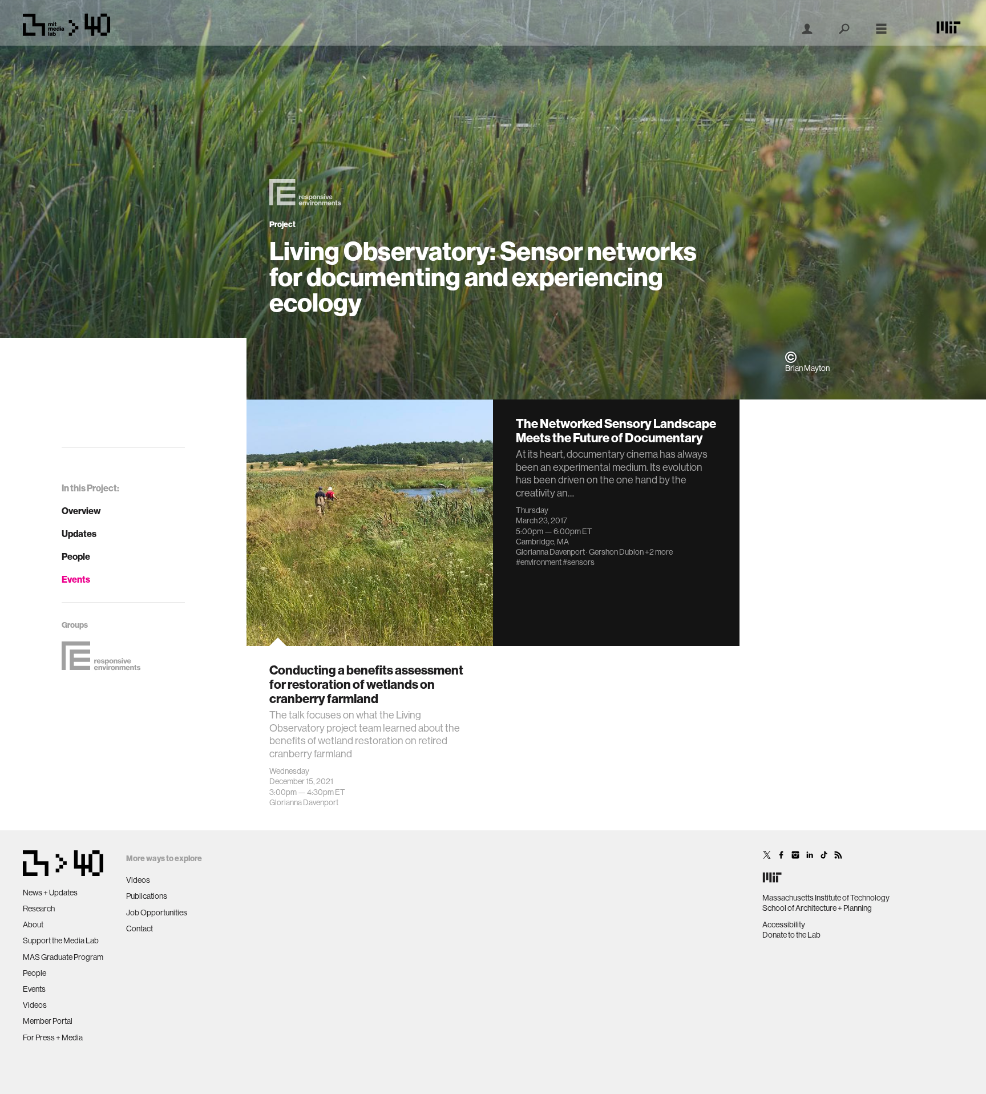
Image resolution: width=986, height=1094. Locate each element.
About (33, 924)
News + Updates (50, 892)
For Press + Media (53, 1037)
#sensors (579, 562)
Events (76, 579)
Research (39, 908)
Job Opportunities (156, 912)
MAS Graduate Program (63, 957)
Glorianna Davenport (303, 802)
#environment (538, 562)
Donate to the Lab (791, 935)
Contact (139, 928)
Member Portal (47, 1021)
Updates (79, 533)
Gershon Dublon (616, 552)
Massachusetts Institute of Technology (826, 898)
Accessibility (783, 924)
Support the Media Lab (61, 940)
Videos (35, 1005)
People (76, 556)
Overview (81, 510)
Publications (146, 896)
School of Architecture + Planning (817, 908)
